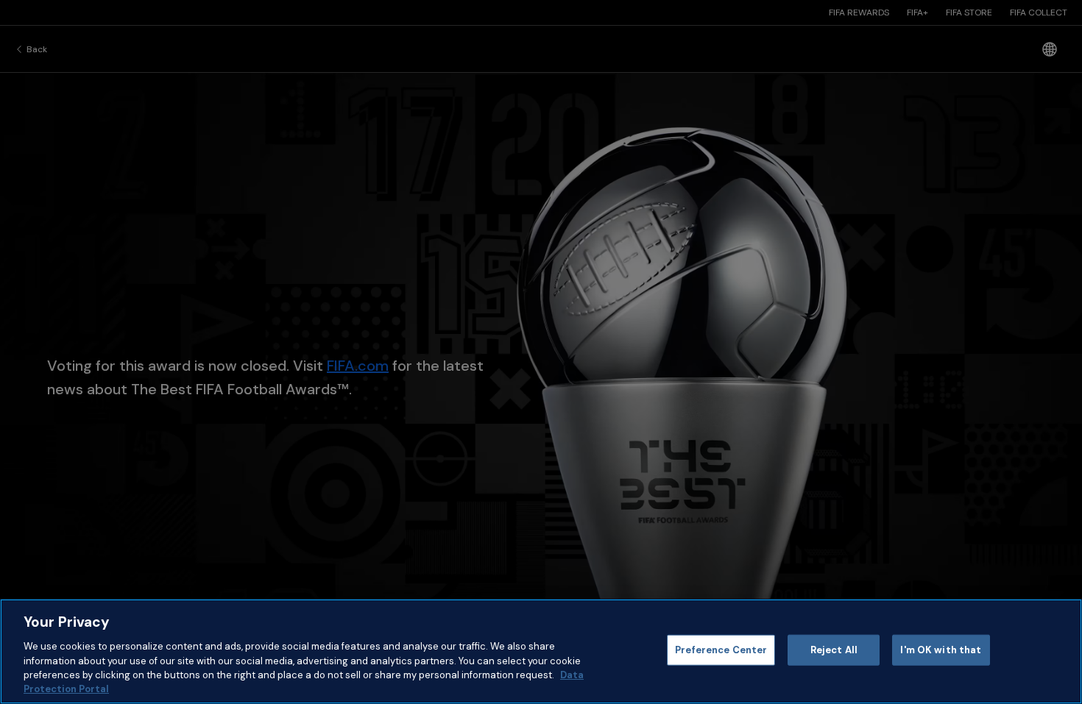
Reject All (834, 650)
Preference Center (721, 650)
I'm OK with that (940, 650)
